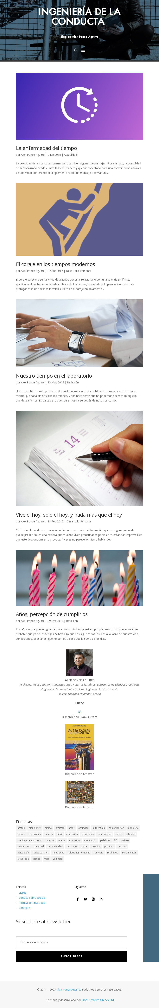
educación (72, 834)
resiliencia (112, 852)
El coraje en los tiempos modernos (55, 264)
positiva (96, 846)
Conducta (133, 828)
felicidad (131, 834)
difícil (59, 834)
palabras (105, 840)
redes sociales (41, 852)
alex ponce (35, 828)
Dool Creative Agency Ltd (98, 1000)
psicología (23, 852)
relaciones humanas (79, 852)
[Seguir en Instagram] (93, 899)
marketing (74, 840)
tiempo (37, 858)
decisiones (35, 834)
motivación (90, 840)
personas (72, 846)
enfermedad (104, 834)
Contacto (24, 908)
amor (71, 828)
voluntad (58, 858)
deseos (49, 834)
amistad (60, 828)
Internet (50, 840)
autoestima (98, 828)
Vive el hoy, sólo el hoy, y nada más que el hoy (69, 514)
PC (115, 840)
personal (39, 846)
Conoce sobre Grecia (32, 897)
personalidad (55, 846)
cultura (21, 834)
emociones (88, 834)
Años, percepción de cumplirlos (52, 614)
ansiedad (83, 828)
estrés (118, 834)
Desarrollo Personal (78, 271)
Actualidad (70, 154)
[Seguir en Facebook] (78, 899)
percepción (23, 846)
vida (46, 858)
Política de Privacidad (32, 903)
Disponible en (79, 717)
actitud (21, 828)
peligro (125, 840)
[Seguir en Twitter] (85, 899)
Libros (22, 892)
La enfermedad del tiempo (46, 147)
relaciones (58, 852)
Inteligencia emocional (29, 840)
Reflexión (73, 382)
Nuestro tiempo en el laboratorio (54, 375)
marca (61, 840)
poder (84, 846)
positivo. (109, 846)
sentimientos (129, 852)
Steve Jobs (23, 858)
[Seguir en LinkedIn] (101, 899)
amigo (48, 828)
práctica (122, 846)
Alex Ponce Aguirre (33, 154)
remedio (98, 852)
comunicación (116, 828)
